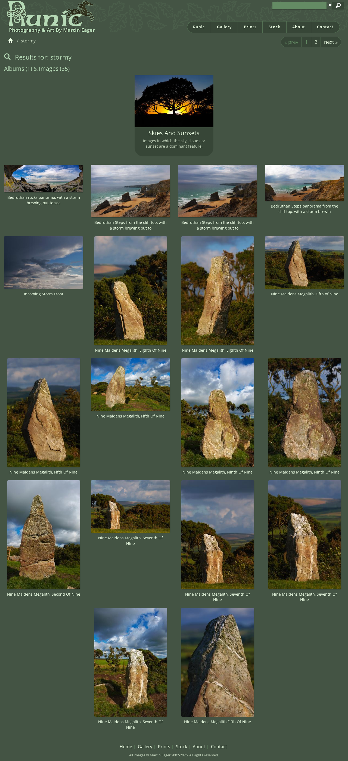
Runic (199, 26)
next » (331, 42)
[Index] (11, 41)
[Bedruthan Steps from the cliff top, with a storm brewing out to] (130, 191)
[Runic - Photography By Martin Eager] (49, 13)
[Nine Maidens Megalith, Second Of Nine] (43, 534)
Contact (325, 26)
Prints (250, 26)
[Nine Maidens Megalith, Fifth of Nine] (304, 262)
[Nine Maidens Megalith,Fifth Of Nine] (217, 662)
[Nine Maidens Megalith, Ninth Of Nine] (217, 412)
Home (126, 747)
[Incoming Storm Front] (43, 262)
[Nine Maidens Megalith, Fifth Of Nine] (43, 412)
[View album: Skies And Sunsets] (174, 101)
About (298, 26)
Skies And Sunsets (174, 133)
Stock (274, 26)
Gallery (224, 26)
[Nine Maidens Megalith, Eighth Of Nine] (130, 290)
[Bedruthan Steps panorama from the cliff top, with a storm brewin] (304, 183)
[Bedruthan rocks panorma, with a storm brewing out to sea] (43, 178)
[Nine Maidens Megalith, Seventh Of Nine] (130, 506)
